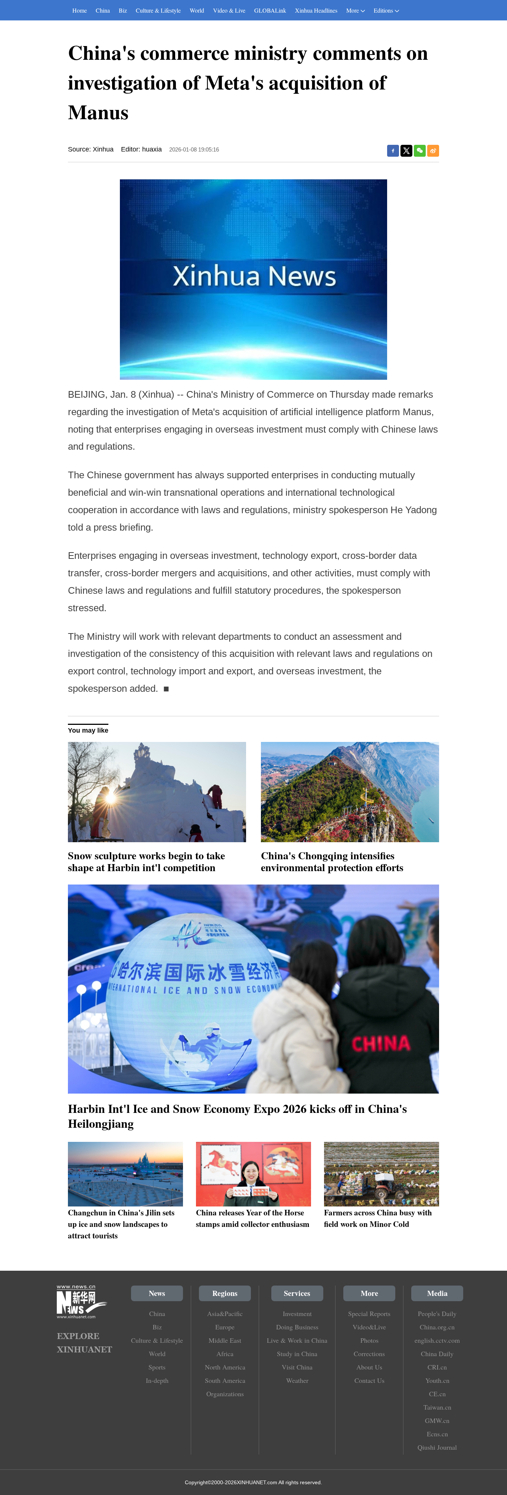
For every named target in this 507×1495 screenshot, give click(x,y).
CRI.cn (437, 1366)
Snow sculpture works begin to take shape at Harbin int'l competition (146, 861)
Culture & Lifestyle (158, 10)
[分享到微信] (420, 151)
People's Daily (437, 1313)
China (103, 10)
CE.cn (437, 1393)
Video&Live (369, 1326)
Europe (225, 1326)
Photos (369, 1340)
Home (79, 10)
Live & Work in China (297, 1340)
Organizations (225, 1393)
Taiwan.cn (437, 1407)
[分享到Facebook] (393, 151)
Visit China (297, 1366)
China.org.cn (437, 1326)
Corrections (369, 1353)
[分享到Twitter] (406, 151)
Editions (383, 10)
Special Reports (369, 1313)
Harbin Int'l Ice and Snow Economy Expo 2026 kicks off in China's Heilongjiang (237, 1116)
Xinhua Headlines (316, 10)
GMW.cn (437, 1420)
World (197, 10)
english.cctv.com (437, 1340)
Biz (123, 10)
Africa (224, 1353)
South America (225, 1380)
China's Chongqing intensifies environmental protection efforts (332, 861)
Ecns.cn (437, 1433)
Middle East (225, 1340)
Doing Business (297, 1326)
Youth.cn (437, 1380)
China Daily (437, 1353)
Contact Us (369, 1380)
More (352, 10)
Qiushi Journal (437, 1447)
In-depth (157, 1380)
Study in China (297, 1353)
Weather (297, 1380)
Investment (297, 1313)
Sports (157, 1366)
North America (225, 1366)
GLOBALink (270, 10)
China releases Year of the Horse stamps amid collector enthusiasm (253, 1217)
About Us (369, 1366)
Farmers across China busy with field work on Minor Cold (378, 1217)
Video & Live (229, 10)
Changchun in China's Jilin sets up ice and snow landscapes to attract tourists (121, 1223)
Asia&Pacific (225, 1313)
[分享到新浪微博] (433, 151)
